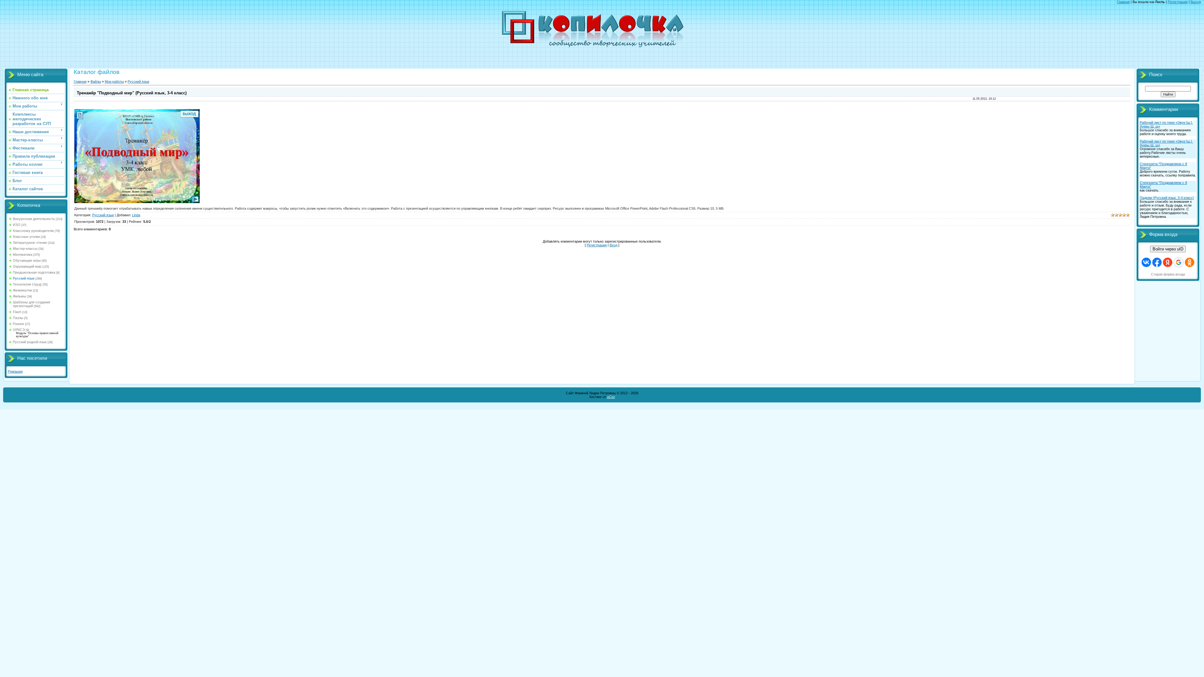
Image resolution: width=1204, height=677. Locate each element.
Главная (1123, 2)
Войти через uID (1168, 249)
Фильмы (19, 296)
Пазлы (18, 318)
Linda (136, 215)
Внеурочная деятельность (34, 219)
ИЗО (16, 225)
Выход (1196, 2)
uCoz (611, 397)
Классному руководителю (33, 231)
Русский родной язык (30, 342)
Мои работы (114, 81)
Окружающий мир (27, 266)
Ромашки (15, 371)
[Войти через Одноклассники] (1189, 262)
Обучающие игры (27, 260)
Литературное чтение (30, 242)
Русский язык (23, 278)
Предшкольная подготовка (34, 272)
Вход (613, 245)
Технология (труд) (27, 284)
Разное (18, 324)
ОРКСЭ (19, 330)
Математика (22, 254)
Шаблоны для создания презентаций (31, 304)
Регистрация (1178, 2)
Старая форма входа (1168, 274)
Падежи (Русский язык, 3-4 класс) (1167, 198)
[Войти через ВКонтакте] (1146, 262)
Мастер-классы (25, 248)
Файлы (95, 81)
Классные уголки (26, 237)
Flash (17, 312)
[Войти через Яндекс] (1167, 262)
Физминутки (22, 290)
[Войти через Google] (1179, 262)
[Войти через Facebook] (1157, 262)
